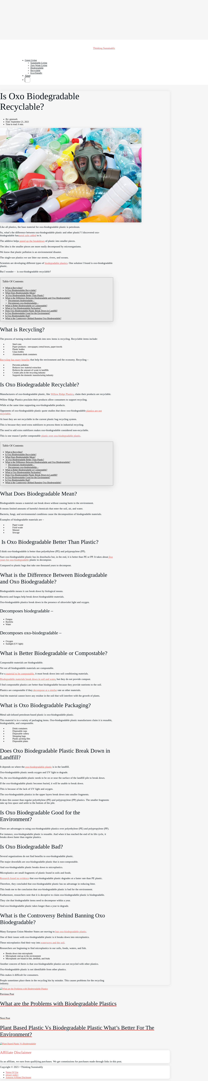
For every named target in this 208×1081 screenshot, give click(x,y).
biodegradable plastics (56, 263)
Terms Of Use (12, 1072)
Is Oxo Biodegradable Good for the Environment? (27, 313)
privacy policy (12, 1075)
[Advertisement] (85, 20)
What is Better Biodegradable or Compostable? (26, 305)
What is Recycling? (14, 288)
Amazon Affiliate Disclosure (18, 1077)
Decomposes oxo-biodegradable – (23, 303)
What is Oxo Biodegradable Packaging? (23, 308)
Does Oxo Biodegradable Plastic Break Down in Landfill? (31, 311)
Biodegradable (36, 68)
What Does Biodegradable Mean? (20, 293)
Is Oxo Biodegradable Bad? (17, 316)
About (27, 75)
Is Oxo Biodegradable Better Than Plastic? (24, 295)
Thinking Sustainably (104, 48)
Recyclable (35, 70)
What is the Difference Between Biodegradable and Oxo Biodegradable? (37, 298)
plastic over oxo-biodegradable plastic (60, 435)
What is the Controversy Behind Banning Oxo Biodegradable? (33, 318)
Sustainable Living (38, 63)
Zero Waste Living (38, 65)
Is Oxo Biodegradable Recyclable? (20, 290)
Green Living (31, 60)
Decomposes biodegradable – (21, 300)
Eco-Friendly (36, 73)
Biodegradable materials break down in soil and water (27, 679)
